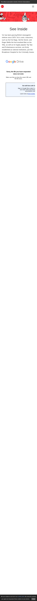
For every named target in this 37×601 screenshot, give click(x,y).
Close (33, 599)
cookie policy (21, 596)
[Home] (2, 6)
